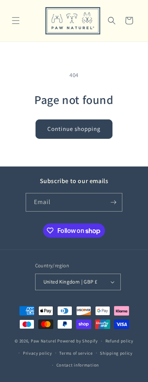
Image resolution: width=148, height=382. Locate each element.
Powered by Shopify (77, 341)
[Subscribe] (113, 202)
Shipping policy (116, 353)
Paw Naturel (43, 341)
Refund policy (119, 341)
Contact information (77, 365)
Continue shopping (74, 128)
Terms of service (75, 353)
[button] (15, 20)
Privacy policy (37, 353)
